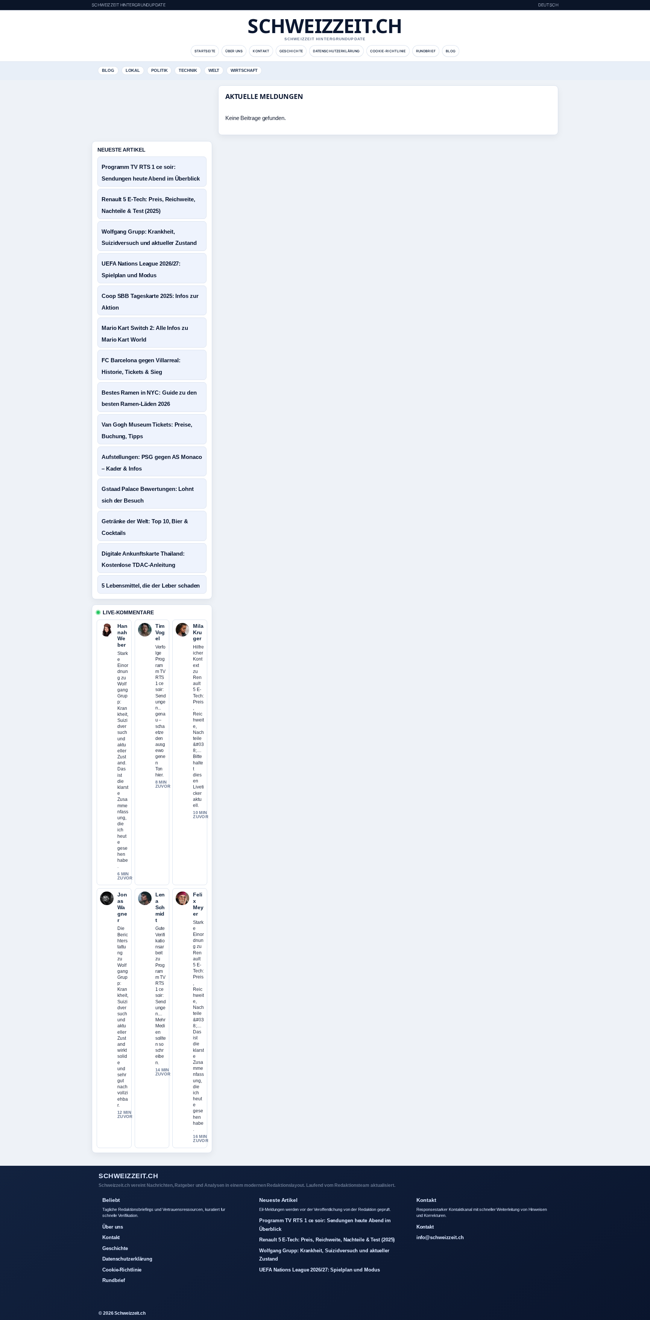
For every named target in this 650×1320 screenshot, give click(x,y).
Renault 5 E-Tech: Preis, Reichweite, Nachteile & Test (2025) (327, 1240)
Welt (214, 70)
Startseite (205, 51)
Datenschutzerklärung (336, 51)
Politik (159, 70)
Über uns (234, 51)
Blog (451, 51)
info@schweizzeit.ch (440, 1237)
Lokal (133, 70)
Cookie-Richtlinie (388, 51)
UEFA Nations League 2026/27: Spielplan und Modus (319, 1270)
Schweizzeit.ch (325, 25)
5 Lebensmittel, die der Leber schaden (151, 585)
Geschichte (291, 51)
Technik (188, 70)
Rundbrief (426, 51)
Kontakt (261, 51)
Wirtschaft (244, 70)
